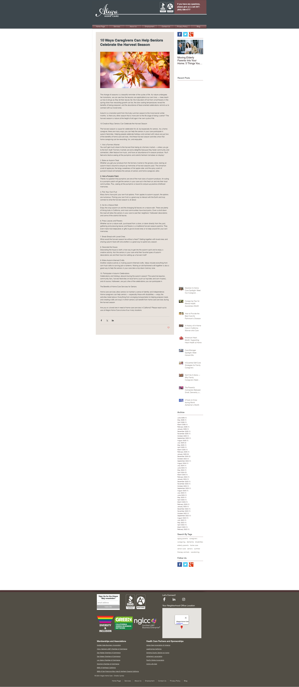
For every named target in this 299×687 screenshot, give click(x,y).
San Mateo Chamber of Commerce (108, 656)
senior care (181, 549)
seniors (190, 549)
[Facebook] (164, 599)
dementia (190, 542)
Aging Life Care (151, 664)
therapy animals (183, 552)
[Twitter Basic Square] (185, 34)
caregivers (193, 539)
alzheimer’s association (154, 656)
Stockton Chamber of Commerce (108, 664)
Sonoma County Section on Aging (157, 653)
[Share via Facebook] (101, 320)
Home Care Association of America (158, 645)
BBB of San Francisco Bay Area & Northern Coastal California (118, 671)
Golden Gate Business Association (109, 645)
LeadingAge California (153, 649)
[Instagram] (184, 599)
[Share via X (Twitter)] (107, 320)
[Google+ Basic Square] (191, 34)
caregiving (181, 542)
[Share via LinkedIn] (113, 320)
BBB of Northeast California (106, 668)
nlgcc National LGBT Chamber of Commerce (112, 649)
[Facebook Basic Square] (179, 34)
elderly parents (183, 545)
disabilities (199, 542)
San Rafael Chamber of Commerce (109, 653)
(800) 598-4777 (183, 9)
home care (194, 545)
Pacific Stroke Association (155, 660)
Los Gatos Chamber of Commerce (108, 660)
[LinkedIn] (174, 599)
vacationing (195, 552)
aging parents (182, 539)
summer (197, 549)
